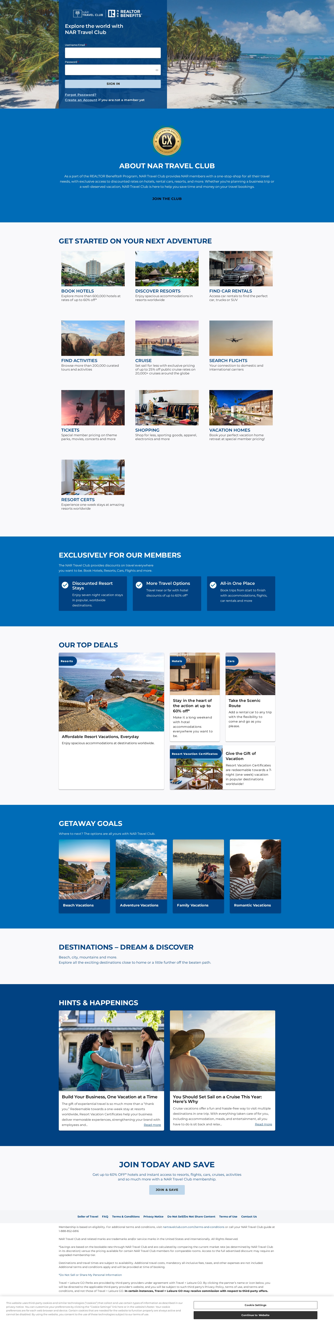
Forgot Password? (80, 95)
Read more (152, 1125)
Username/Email (75, 45)
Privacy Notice (153, 1216)
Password (71, 62)
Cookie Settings (255, 1305)
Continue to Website (255, 1314)
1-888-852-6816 (69, 1231)
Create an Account (81, 100)
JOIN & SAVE (167, 1190)
